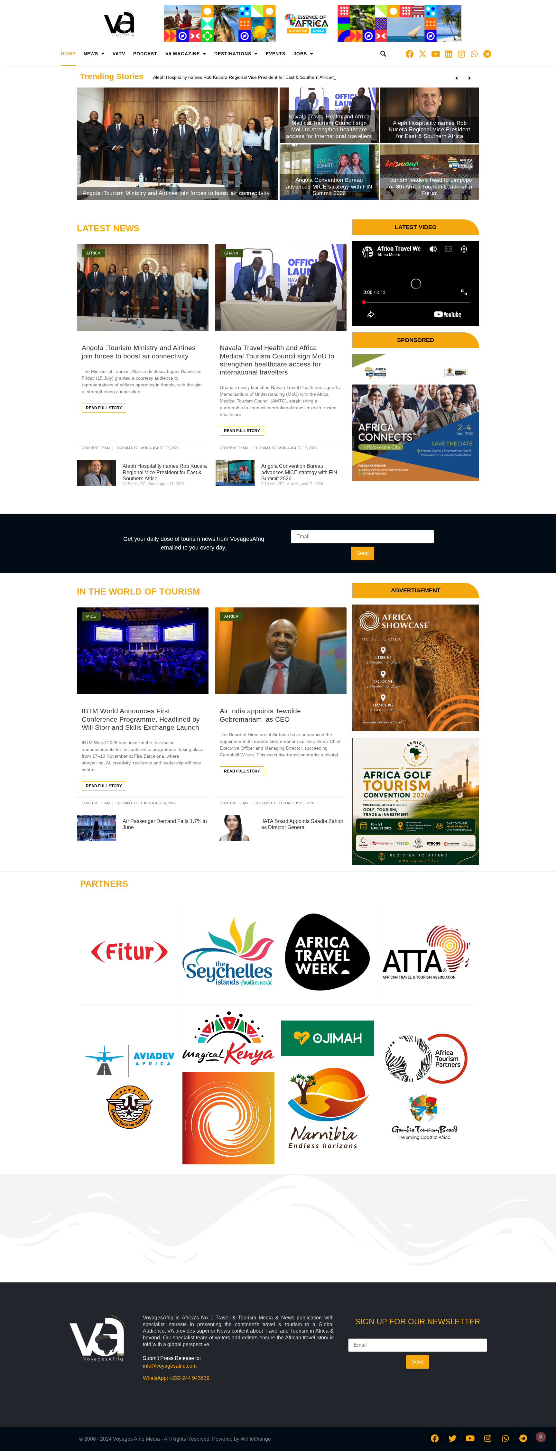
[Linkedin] (448, 53)
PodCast (145, 53)
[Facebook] (409, 53)
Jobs (300, 53)
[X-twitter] (422, 53)
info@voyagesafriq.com (170, 1366)
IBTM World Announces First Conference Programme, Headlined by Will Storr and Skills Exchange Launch (141, 719)
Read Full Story (104, 408)
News (91, 53)
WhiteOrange (256, 1439)
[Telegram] (487, 53)
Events (275, 53)
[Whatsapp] (474, 53)
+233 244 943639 (189, 1378)
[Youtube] (435, 53)
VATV (119, 53)
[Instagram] (461, 53)
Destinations (232, 53)
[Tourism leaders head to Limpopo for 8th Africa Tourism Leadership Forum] (429, 172)
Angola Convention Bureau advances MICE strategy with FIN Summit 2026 (299, 472)
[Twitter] (452, 1438)
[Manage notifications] (541, 1437)
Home (68, 53)
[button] (383, 54)
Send (363, 553)
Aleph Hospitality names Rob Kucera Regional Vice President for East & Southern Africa (165, 472)
